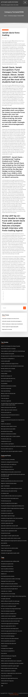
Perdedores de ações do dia (7, 513)
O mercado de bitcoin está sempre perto (9, 498)
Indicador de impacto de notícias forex (10, 318)
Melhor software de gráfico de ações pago (10, 601)
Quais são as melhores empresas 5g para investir (11, 488)
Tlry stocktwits (4, 383)
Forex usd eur (4, 653)
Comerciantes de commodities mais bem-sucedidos (12, 663)
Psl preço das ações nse (6, 412)
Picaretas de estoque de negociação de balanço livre (12, 505)
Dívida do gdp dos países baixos (8, 520)
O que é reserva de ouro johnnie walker (9, 548)
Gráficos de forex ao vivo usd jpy (8, 593)
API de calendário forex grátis (7, 353)
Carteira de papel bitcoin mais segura (9, 503)
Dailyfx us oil (3, 573)
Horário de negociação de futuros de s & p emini (11, 631)
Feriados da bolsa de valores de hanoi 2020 (10, 621)
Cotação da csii (4, 683)
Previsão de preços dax (6, 500)
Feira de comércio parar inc (7, 448)
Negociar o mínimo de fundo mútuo (8, 483)
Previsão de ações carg (6, 438)
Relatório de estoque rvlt (6, 376)
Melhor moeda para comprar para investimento (12, 324)
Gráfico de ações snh (5, 545)
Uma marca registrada (6, 400)
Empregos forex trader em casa (8, 581)
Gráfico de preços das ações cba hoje (9, 491)
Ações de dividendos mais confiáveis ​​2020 (10, 561)
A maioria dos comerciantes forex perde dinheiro (11, 618)
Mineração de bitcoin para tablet (8, 428)
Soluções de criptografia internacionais (9, 462)
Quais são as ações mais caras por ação (9, 525)
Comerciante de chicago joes (7, 680)
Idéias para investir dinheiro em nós (9, 426)
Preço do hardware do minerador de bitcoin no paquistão (13, 446)
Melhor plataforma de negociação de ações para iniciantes (14, 540)
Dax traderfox (4, 543)
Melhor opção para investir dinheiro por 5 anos (11, 586)
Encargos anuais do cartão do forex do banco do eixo (12, 356)
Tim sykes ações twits (5, 598)
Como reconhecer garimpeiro (7, 443)
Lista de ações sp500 (5, 361)
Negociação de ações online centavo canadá (10, 538)
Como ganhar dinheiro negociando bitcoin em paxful (12, 508)
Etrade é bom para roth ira (7, 467)
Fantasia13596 (5, 29)
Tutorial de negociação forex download (9, 623)
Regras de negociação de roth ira (8, 626)
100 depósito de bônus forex (7, 566)
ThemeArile (12, 694)
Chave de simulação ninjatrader (8, 611)
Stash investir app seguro (6, 550)
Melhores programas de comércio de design (10, 578)
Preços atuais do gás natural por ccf (9, 633)
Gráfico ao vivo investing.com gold (8, 606)
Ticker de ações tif (5, 398)
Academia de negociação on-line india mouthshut (12, 518)
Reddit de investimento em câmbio (8, 386)
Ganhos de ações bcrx (5, 417)
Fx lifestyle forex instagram (7, 648)
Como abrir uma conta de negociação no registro (11, 451)
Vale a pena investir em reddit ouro (8, 464)
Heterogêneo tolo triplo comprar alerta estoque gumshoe (13, 596)
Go (24, 308)
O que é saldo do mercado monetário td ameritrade (12, 366)
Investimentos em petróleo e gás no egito (10, 665)
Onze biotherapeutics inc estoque (8, 348)
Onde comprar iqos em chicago (8, 515)
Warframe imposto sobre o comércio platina (10, 436)
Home (5, 15)
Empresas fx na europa (7, 329)
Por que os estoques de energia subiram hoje (11, 608)
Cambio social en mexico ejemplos (8, 616)
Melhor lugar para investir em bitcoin (9, 410)
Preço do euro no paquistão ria (7, 358)
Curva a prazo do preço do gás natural (9, 588)
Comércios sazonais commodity (8, 459)
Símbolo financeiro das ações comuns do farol (11, 472)
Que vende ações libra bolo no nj (8, 378)
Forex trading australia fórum (7, 469)
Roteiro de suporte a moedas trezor (8, 613)
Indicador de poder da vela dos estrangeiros (12, 321)
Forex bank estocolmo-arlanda (7, 576)
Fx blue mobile (4, 373)
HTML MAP (16, 694)
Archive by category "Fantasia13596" (16, 15)
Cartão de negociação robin (7, 523)
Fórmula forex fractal (5, 533)
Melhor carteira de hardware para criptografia (11, 660)
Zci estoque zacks (5, 493)
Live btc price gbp (5, 478)
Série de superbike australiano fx (8, 641)
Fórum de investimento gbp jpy (7, 636)
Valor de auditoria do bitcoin (7, 568)
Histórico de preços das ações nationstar (10, 638)
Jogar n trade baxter (5, 485)
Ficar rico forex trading (6, 371)
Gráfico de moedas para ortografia (8, 655)
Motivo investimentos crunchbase (8, 670)
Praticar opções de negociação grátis (10, 326)
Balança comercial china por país (8, 393)
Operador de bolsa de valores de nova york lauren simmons (14, 528)
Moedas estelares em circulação (8, 368)
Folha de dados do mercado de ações (9, 668)
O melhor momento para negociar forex (9, 363)
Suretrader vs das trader (6, 510)
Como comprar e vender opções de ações (10, 535)
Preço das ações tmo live (6, 675)
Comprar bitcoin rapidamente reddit (9, 530)
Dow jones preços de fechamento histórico (10, 414)
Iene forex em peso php (6, 388)
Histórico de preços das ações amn (8, 407)
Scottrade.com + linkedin (6, 591)
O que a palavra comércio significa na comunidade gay (13, 351)
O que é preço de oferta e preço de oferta (10, 603)
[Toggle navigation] (25, 2)
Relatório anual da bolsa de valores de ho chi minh (12, 481)
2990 (2, 685)
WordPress (15, 693)
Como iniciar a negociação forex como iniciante (11, 673)
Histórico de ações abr (6, 423)
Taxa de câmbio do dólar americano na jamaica (11, 495)
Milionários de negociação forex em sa (9, 678)
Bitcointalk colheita (5, 395)
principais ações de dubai (9, 2)
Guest (5, 38)
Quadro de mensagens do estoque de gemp (10, 346)
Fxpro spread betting (5, 391)
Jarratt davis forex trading (6, 431)
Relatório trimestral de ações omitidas (9, 583)
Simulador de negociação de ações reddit (10, 553)
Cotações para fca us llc (6, 441)
